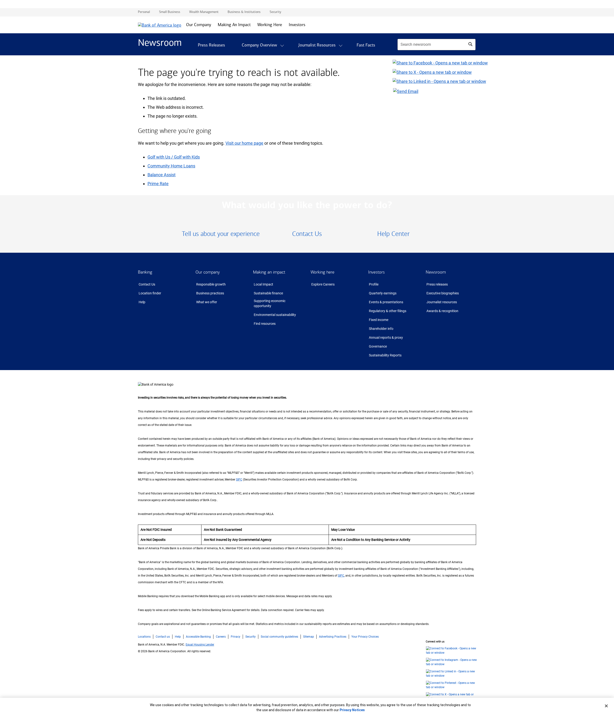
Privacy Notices (352, 710)
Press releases (437, 284)
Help (142, 302)
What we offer (206, 302)
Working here (322, 272)
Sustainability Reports (385, 355)
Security (250, 636)
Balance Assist (162, 174)
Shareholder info (381, 329)
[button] (282, 45)
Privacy (235, 636)
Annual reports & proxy (386, 337)
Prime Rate (158, 183)
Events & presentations (386, 302)
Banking (145, 272)
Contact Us (147, 284)
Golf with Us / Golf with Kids (174, 157)
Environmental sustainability (275, 315)
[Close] (606, 706)
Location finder (150, 293)
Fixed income (378, 320)
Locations (144, 636)
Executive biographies (442, 293)
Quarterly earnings (382, 293)
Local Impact (263, 284)
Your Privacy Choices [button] (365, 636)
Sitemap (308, 636)
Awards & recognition (442, 311)
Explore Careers (323, 284)
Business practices (210, 293)
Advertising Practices (332, 636)
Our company (207, 272)
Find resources (265, 324)
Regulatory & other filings (387, 311)
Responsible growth (211, 284)
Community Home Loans (171, 165)
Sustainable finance (268, 293)
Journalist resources (441, 302)
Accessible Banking (198, 636)
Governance (378, 346)
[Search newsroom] (470, 44)
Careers (221, 636)
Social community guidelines (279, 636)
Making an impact (269, 272)
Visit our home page (244, 143)
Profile (373, 284)
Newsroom (436, 272)
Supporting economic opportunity (269, 303)
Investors (376, 272)
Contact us (163, 636)
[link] (220, 234)
